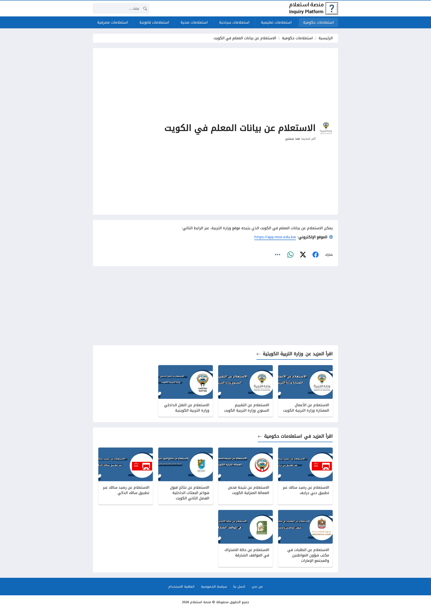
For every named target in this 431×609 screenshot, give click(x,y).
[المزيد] (277, 254)
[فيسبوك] (315, 254)
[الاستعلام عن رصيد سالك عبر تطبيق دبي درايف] (305, 476)
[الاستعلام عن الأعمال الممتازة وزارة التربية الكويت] (305, 391)
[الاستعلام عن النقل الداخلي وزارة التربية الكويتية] (185, 391)
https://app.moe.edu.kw (275, 237)
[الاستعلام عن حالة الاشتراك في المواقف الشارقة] (245, 538)
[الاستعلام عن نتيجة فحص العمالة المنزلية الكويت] (245, 476)
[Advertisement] (215, 84)
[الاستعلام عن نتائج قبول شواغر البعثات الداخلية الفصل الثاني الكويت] (185, 476)
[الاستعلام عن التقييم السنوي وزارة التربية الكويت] (245, 391)
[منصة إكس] (303, 254)
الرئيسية (326, 38)
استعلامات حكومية (297, 38)
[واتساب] (290, 254)
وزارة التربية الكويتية (283, 354)
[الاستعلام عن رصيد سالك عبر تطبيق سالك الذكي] (125, 476)
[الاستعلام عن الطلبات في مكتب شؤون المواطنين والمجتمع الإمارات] (305, 538)
